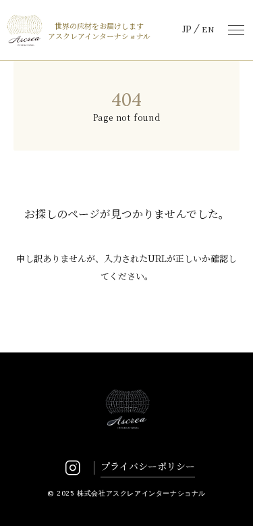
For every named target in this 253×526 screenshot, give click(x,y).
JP (187, 29)
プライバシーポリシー (148, 466)
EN (208, 29)
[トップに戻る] (227, 500)
